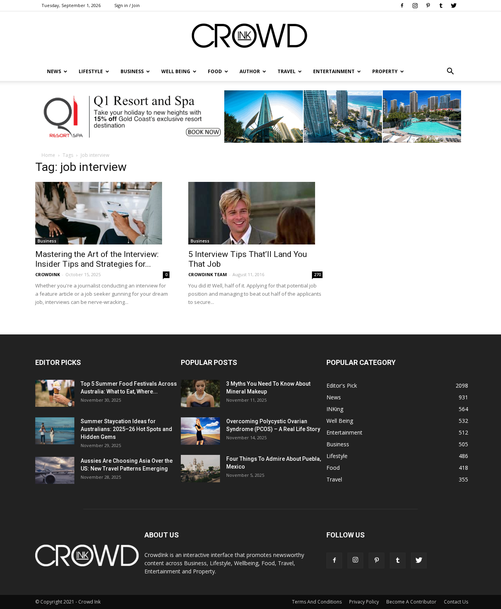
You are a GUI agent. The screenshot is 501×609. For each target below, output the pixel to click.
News (333, 397)
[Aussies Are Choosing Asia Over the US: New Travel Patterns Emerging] (54, 470)
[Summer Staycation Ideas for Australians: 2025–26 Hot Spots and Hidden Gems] (54, 430)
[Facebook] (402, 5)
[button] (450, 71)
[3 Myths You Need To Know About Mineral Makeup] (200, 393)
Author (250, 71)
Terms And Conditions (317, 601)
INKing (334, 409)
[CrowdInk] (250, 37)
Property (385, 71)
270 (317, 274)
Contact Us (456, 601)
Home (48, 155)
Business (132, 71)
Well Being (175, 71)
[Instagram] (415, 5)
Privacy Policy (364, 601)
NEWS (54, 71)
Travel (287, 71)
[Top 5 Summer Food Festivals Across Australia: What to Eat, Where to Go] (54, 393)
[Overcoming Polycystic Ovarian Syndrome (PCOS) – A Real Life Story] (200, 431)
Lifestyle (337, 456)
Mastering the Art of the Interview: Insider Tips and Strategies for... (97, 259)
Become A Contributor (411, 601)
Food (215, 71)
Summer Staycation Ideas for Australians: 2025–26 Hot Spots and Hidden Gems (126, 429)
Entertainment (334, 71)
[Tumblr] (441, 5)
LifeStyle (91, 71)
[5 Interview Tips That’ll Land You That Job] (255, 213)
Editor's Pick (341, 385)
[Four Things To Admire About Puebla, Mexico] (200, 468)
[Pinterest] (428, 5)
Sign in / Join (127, 5)
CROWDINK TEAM (207, 274)
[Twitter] (454, 5)
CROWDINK (47, 274)
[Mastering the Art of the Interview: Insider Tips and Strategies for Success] (102, 213)
